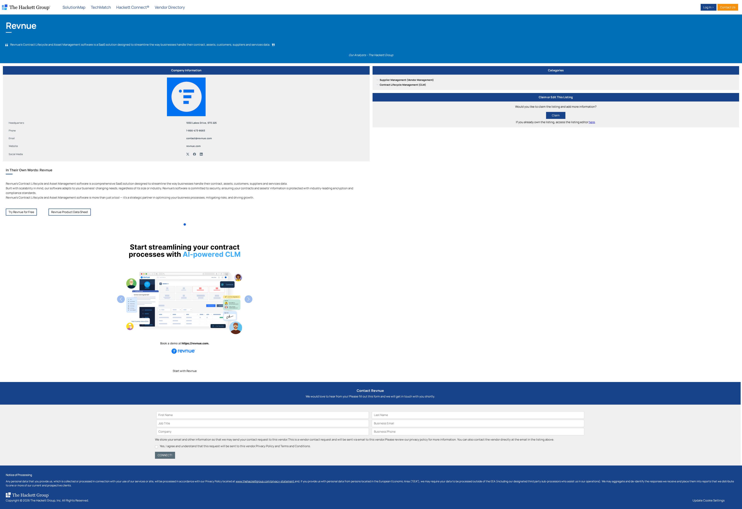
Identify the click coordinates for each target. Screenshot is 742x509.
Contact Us (727, 7)
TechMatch (101, 7)
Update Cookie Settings (709, 500)
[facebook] (195, 154)
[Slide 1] (185, 224)
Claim (556, 115)
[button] (121, 299)
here (592, 122)
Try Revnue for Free (21, 212)
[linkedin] (202, 154)
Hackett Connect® (132, 7)
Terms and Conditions (295, 446)
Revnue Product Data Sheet (69, 212)
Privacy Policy (265, 446)
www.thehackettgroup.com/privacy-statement (265, 481)
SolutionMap (74, 7)
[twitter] (188, 154)
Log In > (708, 7)
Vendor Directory (170, 7)
